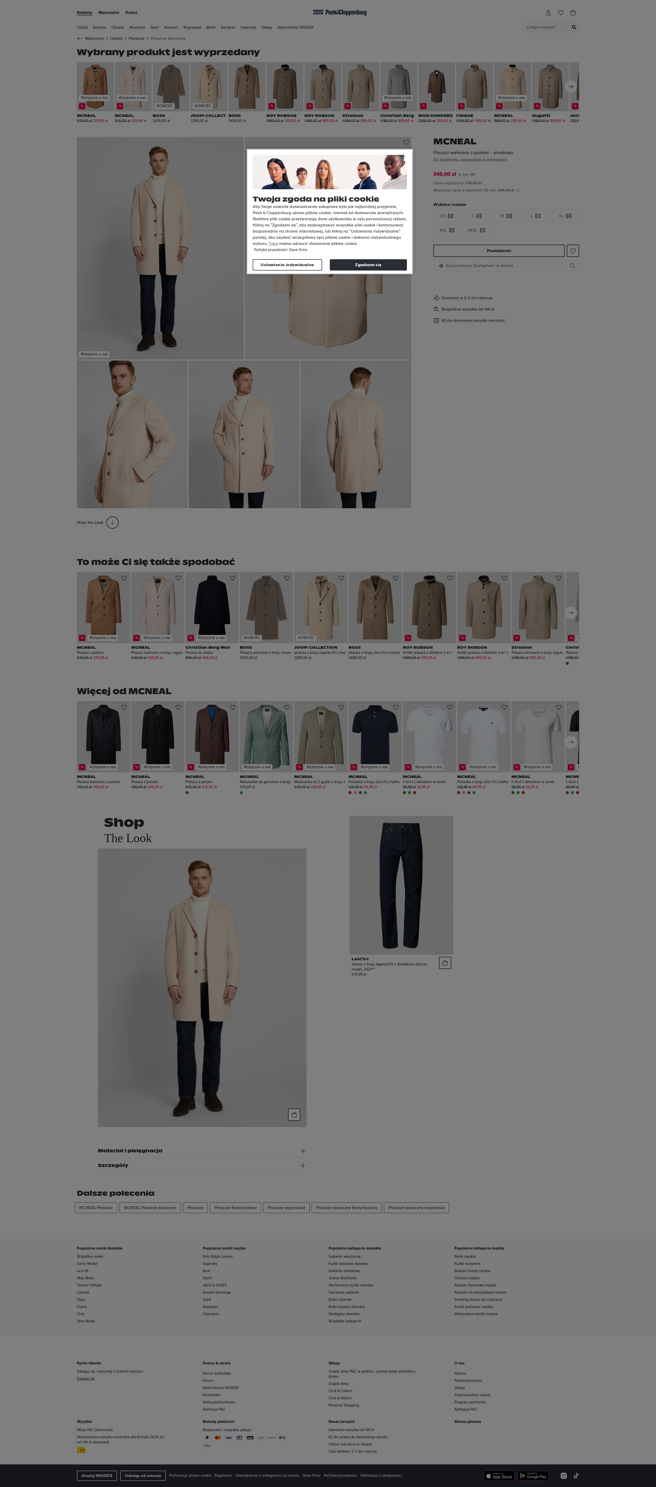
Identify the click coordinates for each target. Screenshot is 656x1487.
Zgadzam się (368, 265)
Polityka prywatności (271, 250)
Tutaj (273, 244)
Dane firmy (298, 250)
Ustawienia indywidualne (287, 265)
